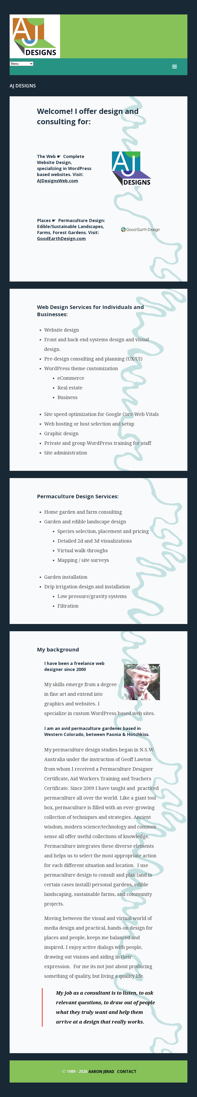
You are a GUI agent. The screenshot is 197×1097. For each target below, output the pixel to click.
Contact (126, 1071)
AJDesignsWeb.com (57, 181)
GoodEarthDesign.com (61, 238)
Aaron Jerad (101, 1071)
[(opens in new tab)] (131, 184)
